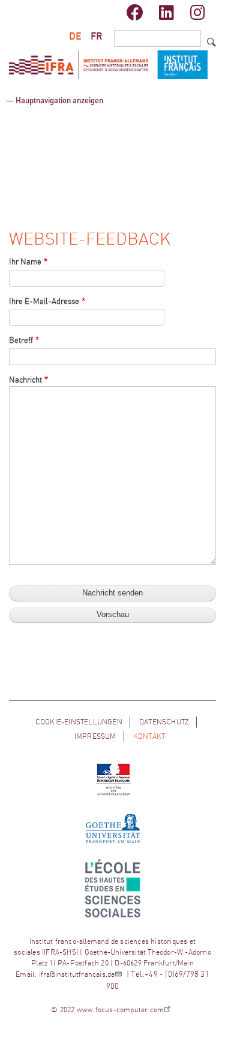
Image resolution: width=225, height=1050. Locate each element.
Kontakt (149, 736)
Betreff (21, 341)
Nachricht (25, 380)
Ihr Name (25, 262)
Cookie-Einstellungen (78, 722)
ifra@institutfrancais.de (77, 974)
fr (96, 36)
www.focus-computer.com (120, 1009)
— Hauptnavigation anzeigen (54, 101)
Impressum (95, 736)
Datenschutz (164, 722)
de (75, 36)
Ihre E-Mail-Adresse (44, 302)
